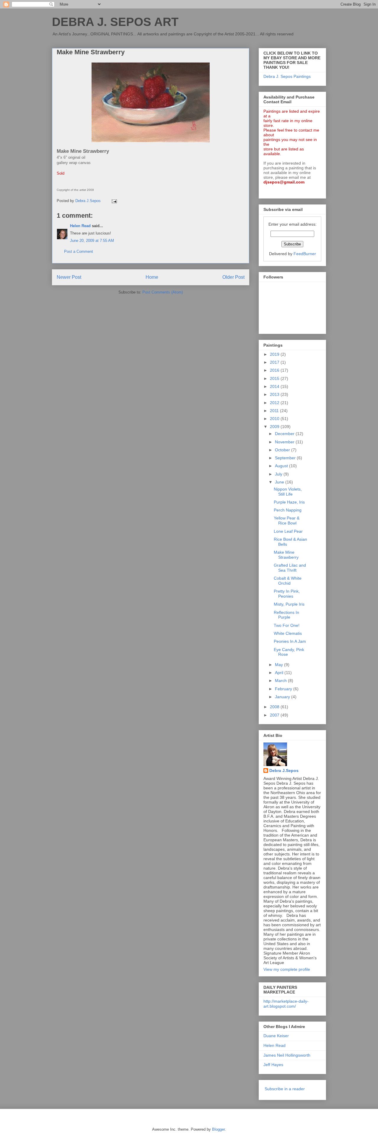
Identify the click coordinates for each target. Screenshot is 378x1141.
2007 (275, 715)
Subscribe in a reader (285, 1088)
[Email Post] (114, 201)
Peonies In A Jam (290, 641)
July (279, 474)
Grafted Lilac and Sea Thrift (290, 568)
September (286, 457)
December (285, 433)
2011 (275, 410)
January (283, 696)
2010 (275, 418)
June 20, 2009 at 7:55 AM (92, 240)
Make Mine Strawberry (286, 555)
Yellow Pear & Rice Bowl (286, 520)
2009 (275, 426)
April (279, 672)
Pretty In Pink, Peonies (287, 594)
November (285, 442)
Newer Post (69, 277)
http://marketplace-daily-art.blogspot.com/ (286, 1004)
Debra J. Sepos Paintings (287, 76)
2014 (275, 386)
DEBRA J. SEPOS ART (115, 21)
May (279, 664)
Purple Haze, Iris (289, 502)
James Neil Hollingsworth (286, 1055)
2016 (275, 370)
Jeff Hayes (273, 1064)
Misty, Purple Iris (289, 604)
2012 (275, 402)
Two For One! (286, 625)
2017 (275, 362)
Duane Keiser (276, 1035)
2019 (275, 354)
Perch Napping (288, 510)
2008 (275, 706)
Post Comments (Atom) (162, 292)
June (280, 482)
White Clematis (288, 633)
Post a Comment (78, 251)
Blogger (218, 1129)
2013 (275, 394)
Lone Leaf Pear (288, 531)
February (284, 688)
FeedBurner (305, 253)
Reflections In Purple (286, 615)
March (281, 680)
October (283, 449)
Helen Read (80, 226)
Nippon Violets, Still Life (288, 491)
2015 (275, 378)
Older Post (233, 277)
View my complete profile (286, 969)
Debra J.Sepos (284, 770)
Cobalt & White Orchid (288, 581)
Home (152, 277)
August (282, 465)
